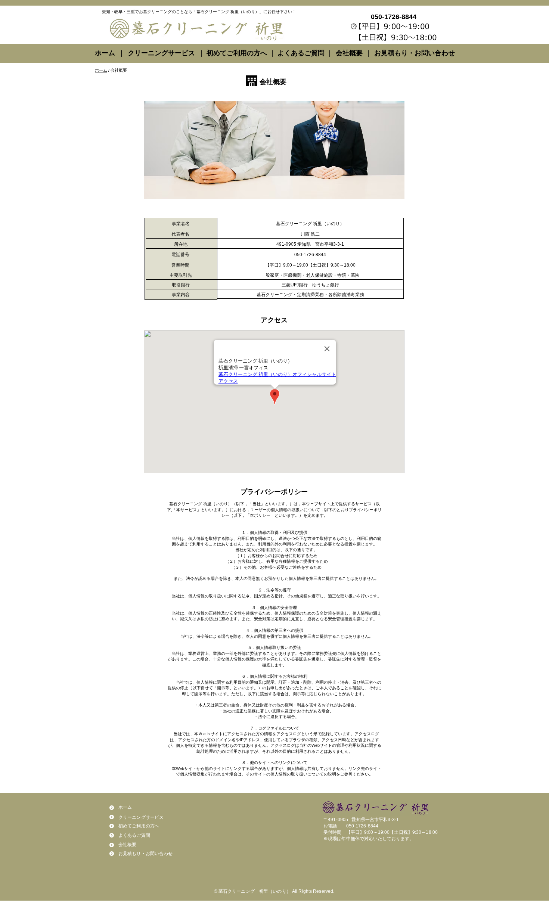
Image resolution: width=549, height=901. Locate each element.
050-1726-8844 (362, 826)
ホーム (101, 70)
